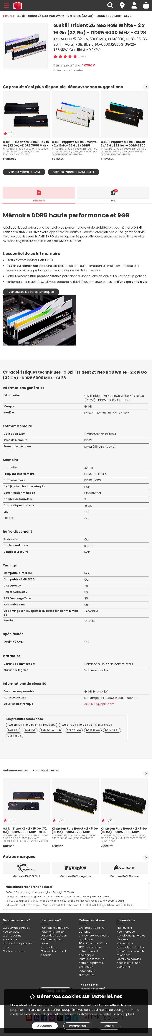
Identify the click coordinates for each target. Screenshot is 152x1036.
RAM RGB (30, 730)
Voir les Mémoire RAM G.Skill (73, 172)
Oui (86, 512)
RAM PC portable (51, 730)
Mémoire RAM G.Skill (26, 876)
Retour (10, 16)
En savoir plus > (123, 1014)
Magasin (124, 3)
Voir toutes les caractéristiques (31, 292)
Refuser (109, 1026)
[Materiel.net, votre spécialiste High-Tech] (17, 5)
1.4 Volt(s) (91, 611)
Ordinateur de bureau (100, 434)
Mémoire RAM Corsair (124, 876)
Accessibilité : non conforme (128, 965)
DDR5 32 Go (74, 730)
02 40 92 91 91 (89, 985)
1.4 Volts (89, 621)
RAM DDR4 (31, 724)
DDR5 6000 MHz (95, 474)
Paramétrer (77, 1026)
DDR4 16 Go (14, 735)
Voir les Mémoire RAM (24, 172)
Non (87, 487)
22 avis (82, 56)
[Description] (39, 192)
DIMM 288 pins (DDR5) (99, 446)
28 (86, 586)
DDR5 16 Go (93, 730)
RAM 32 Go (85, 724)
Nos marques (126, 932)
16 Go (88, 506)
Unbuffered (92, 493)
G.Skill (88, 406)
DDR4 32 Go (112, 730)
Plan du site (124, 928)
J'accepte (44, 1026)
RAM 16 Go (104, 724)
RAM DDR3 (49, 724)
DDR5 (88, 440)
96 (86, 605)
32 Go (88, 468)
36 (86, 592)
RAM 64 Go (67, 724)
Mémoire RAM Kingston (75, 876)
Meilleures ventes (15, 770)
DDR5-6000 (92, 480)
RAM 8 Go (13, 730)
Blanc (88, 546)
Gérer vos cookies (129, 959)
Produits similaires (46, 770)
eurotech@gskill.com (99, 704)
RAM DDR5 (14, 724)
